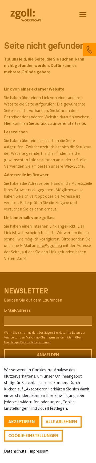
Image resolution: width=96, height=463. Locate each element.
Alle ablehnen (61, 421)
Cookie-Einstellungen (33, 435)
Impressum (38, 451)
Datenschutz (15, 451)
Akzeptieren (21, 421)
